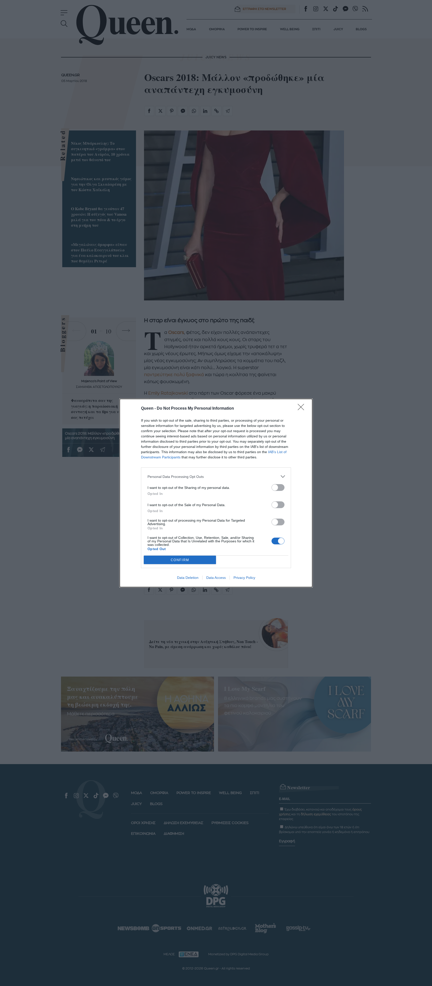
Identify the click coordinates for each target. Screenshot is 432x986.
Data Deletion (187, 578)
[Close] (302, 408)
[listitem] (216, 476)
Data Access (216, 578)
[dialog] (216, 493)
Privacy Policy (244, 578)
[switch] (278, 487)
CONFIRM (180, 560)
